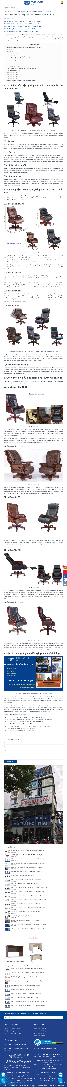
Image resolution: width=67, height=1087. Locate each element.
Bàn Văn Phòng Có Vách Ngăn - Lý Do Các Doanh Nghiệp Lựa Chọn (22, 29)
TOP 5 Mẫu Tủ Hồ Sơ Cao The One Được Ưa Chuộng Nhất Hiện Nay (28, 891)
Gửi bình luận (10, 761)
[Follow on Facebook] (7, 1061)
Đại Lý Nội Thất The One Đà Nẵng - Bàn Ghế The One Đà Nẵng (21, 31)
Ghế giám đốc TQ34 (12, 76)
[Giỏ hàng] (62, 4)
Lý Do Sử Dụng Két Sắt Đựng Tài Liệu (20, 916)
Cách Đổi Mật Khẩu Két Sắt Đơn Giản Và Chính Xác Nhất (25, 920)
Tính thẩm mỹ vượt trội (13, 53)
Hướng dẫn (35, 1013)
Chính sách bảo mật (39, 1035)
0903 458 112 (51, 1064)
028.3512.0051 (19, 1078)
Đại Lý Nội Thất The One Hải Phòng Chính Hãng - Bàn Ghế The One (27, 928)
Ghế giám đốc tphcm (10, 34)
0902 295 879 (12, 1080)
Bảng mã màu (15, 1013)
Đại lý (29, 1013)
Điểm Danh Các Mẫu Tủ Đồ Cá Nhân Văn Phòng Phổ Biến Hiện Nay (22, 26)
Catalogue (23, 1013)
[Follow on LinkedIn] (21, 1061)
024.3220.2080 (54, 1062)
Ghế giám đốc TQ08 (12, 78)
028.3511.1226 (28, 1078)
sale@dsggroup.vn (51, 1068)
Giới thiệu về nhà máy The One (12, 1028)
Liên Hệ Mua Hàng (9, 1031)
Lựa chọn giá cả (11, 64)
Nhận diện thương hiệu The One (12, 1033)
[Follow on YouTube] (25, 1061)
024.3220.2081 (45, 1062)
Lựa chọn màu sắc (12, 62)
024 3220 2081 (22, 1085)
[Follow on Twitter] (14, 1061)
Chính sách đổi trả (39, 1033)
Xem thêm (33, 933)
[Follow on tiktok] (29, 1061)
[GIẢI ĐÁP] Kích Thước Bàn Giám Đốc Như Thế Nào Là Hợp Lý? (21, 23)
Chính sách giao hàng (40, 1031)
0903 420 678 (42, 1064)
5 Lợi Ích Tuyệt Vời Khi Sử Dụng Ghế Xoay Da (22, 875)
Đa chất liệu (10, 51)
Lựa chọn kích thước (12, 59)
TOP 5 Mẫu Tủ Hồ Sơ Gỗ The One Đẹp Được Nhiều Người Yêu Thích (28, 907)
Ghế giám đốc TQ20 (12, 72)
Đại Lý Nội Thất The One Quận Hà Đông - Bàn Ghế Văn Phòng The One (28, 924)
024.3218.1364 (59, 1060)
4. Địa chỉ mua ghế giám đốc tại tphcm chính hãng (20, 80)
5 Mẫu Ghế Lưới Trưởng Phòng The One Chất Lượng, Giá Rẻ (26, 895)
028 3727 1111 (45, 1085)
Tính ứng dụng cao (12, 55)
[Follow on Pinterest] (18, 1061)
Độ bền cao (10, 49)
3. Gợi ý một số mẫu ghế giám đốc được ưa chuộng (21, 68)
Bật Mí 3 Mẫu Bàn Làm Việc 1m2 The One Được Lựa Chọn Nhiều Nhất (28, 899)
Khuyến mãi (33, 938)
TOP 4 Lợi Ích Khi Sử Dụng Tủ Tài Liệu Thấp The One (24, 883)
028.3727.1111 (10, 1078)
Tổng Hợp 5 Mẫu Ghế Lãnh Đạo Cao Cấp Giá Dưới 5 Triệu (25, 871)
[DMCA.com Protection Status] (57, 1043)
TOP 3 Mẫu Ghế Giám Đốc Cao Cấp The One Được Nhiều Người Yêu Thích (29, 887)
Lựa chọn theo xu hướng (13, 66)
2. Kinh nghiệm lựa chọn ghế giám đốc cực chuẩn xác (21, 57)
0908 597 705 (20, 1080)
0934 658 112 (59, 1064)
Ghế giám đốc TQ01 (12, 74)
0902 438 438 (49, 1066)
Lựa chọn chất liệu (12, 61)
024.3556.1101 (50, 1060)
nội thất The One (32, 707)
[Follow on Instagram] (11, 1061)
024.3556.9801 (41, 1060)
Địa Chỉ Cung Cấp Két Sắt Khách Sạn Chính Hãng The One (25, 911)
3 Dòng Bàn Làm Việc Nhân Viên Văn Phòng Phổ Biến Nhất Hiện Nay (23, 21)
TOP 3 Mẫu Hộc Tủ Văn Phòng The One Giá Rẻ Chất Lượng (26, 879)
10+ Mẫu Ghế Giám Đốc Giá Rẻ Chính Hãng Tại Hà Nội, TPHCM (26, 903)
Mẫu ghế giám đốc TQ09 (13, 70)
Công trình (43, 1013)
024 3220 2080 (14, 1085)
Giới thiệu (7, 1013)
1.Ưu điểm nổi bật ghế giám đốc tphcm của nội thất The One (23, 47)
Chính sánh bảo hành (40, 1028)
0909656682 (29, 1080)
